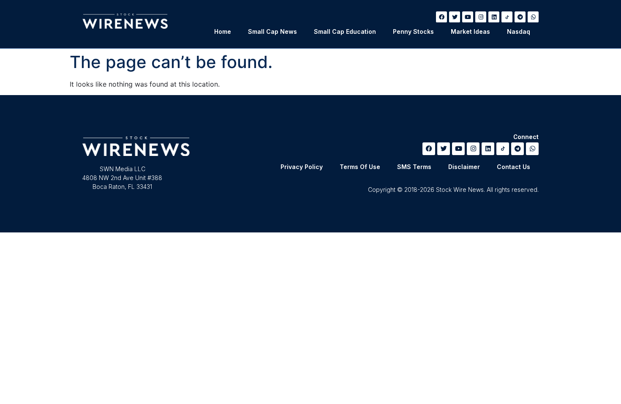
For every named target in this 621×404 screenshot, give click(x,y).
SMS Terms (414, 166)
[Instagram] (480, 16)
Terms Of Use (360, 166)
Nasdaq (518, 31)
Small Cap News (272, 31)
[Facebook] (441, 16)
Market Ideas (470, 31)
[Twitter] (454, 16)
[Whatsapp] (533, 16)
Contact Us (513, 166)
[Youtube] (467, 16)
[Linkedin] (493, 16)
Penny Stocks (413, 31)
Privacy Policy (302, 166)
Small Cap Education (345, 31)
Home (222, 31)
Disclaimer (464, 166)
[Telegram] (520, 16)
